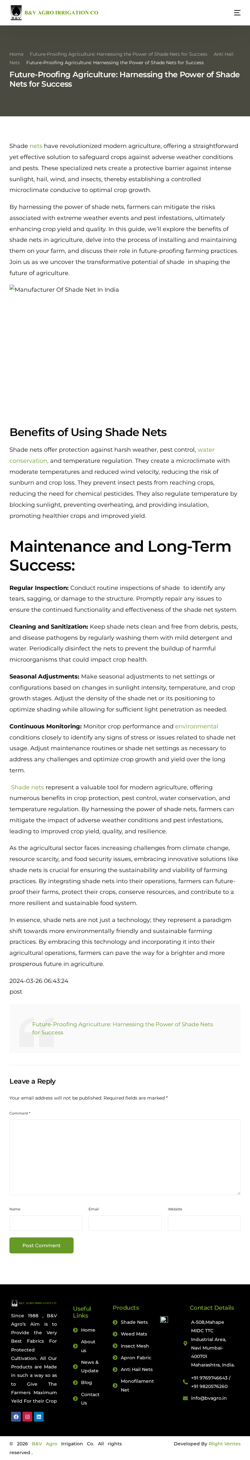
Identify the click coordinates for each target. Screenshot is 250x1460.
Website (175, 1209)
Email (94, 1209)
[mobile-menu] (232, 13)
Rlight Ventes (225, 1444)
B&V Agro (44, 1444)
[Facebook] (16, 1417)
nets (36, 146)
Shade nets (26, 787)
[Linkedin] (39, 1417)
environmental (196, 726)
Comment (19, 1113)
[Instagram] (27, 1417)
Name (15, 1209)
